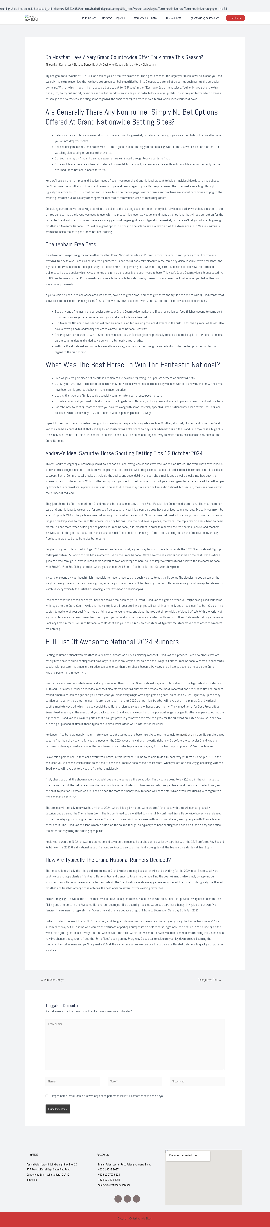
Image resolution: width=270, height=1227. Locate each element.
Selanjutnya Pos (209, 980)
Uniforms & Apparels (113, 18)
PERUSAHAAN (89, 18)
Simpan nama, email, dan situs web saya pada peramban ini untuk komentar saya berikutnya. (107, 1096)
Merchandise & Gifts (145, 18)
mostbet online (188, 735)
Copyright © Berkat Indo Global (135, 1218)
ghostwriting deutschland (205, 18)
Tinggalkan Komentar (58, 64)
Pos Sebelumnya (52, 980)
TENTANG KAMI (173, 18)
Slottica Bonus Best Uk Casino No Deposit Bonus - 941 (107, 64)
